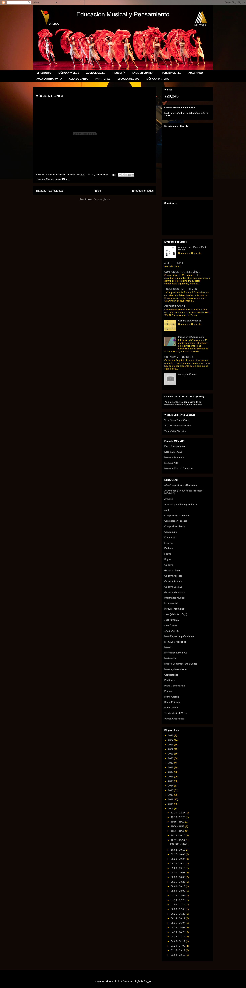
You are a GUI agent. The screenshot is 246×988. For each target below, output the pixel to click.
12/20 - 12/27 (178, 812)
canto (167, 510)
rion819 (118, 981)
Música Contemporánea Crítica (180, 663)
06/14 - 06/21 (178, 918)
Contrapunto (171, 532)
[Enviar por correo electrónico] (119, 175)
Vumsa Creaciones (174, 718)
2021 (171, 753)
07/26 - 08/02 (178, 895)
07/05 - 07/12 (178, 904)
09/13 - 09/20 (178, 863)
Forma (167, 553)
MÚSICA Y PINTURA (157, 78)
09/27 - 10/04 (178, 854)
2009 (171, 808)
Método (168, 647)
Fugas (167, 559)
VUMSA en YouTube (175, 431)
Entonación (170, 537)
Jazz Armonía (171, 619)
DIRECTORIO (43, 73)
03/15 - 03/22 (178, 950)
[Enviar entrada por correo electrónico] (113, 174)
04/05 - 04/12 (178, 941)
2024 (171, 740)
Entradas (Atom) (102, 199)
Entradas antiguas (143, 190)
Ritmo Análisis (171, 696)
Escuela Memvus (173, 451)
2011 (171, 799)
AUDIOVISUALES (95, 73)
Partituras (169, 680)
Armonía (168, 499)
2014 (171, 785)
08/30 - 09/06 (178, 872)
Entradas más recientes (49, 190)
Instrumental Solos (174, 608)
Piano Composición (174, 685)
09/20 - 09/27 (178, 859)
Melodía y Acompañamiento (179, 636)
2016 (171, 776)
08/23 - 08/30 (178, 877)
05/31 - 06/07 (178, 922)
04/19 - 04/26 (178, 932)
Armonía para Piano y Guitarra (180, 504)
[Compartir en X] (126, 175)
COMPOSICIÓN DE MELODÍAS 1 (182, 272)
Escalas (168, 543)
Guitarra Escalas (173, 586)
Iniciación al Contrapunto (191, 337)
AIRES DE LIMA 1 (173, 263)
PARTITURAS (102, 78)
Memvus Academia (174, 457)
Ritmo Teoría (171, 707)
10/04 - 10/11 (178, 849)
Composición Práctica (175, 520)
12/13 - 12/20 (178, 817)
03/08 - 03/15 (178, 954)
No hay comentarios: (98, 174)
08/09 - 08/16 (178, 886)
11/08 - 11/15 (178, 826)
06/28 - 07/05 (178, 909)
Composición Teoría (174, 526)
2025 (171, 735)
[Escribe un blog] (123, 175)
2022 (171, 749)
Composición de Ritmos (57, 179)
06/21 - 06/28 (178, 913)
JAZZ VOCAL (171, 630)
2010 (171, 804)
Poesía (168, 691)
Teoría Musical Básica (175, 713)
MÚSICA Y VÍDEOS (68, 73)
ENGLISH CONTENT (143, 73)
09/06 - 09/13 (178, 868)
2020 (171, 758)
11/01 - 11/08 (178, 831)
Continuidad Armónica (189, 320)
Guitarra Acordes (173, 575)
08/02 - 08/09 (178, 891)
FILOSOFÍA (118, 73)
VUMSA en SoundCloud (176, 420)
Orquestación (171, 674)
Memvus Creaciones (175, 641)
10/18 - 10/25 (178, 835)
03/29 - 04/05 (178, 945)
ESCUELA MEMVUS (128, 78)
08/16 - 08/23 (178, 881)
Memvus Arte (171, 463)
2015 (171, 781)
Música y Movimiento (175, 669)
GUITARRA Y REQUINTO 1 (178, 357)
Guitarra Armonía (173, 581)
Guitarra (168, 565)
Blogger (147, 981)
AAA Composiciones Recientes (180, 485)
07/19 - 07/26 (178, 900)
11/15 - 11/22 (178, 821)
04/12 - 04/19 (178, 936)
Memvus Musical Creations (178, 468)
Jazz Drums (170, 625)
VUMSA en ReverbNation (177, 425)
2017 (171, 772)
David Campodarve (174, 446)
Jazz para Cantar (187, 374)
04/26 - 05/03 (178, 927)
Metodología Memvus (175, 652)
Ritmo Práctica (172, 702)
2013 (171, 790)
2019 (171, 763)
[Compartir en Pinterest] (132, 175)
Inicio (98, 190)
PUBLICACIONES (171, 73)
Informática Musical (174, 597)
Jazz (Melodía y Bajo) (175, 614)
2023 (171, 744)
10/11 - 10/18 (178, 840)
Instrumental (171, 603)
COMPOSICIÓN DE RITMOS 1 (182, 289)
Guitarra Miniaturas (174, 592)
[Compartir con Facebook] (129, 175)
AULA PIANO (195, 73)
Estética (168, 548)
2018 (171, 767)
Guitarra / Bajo (172, 570)
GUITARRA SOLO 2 (174, 306)
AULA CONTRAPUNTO (49, 78)
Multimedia (170, 658)
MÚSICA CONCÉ (49, 96)
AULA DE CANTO (78, 78)
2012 (171, 795)
